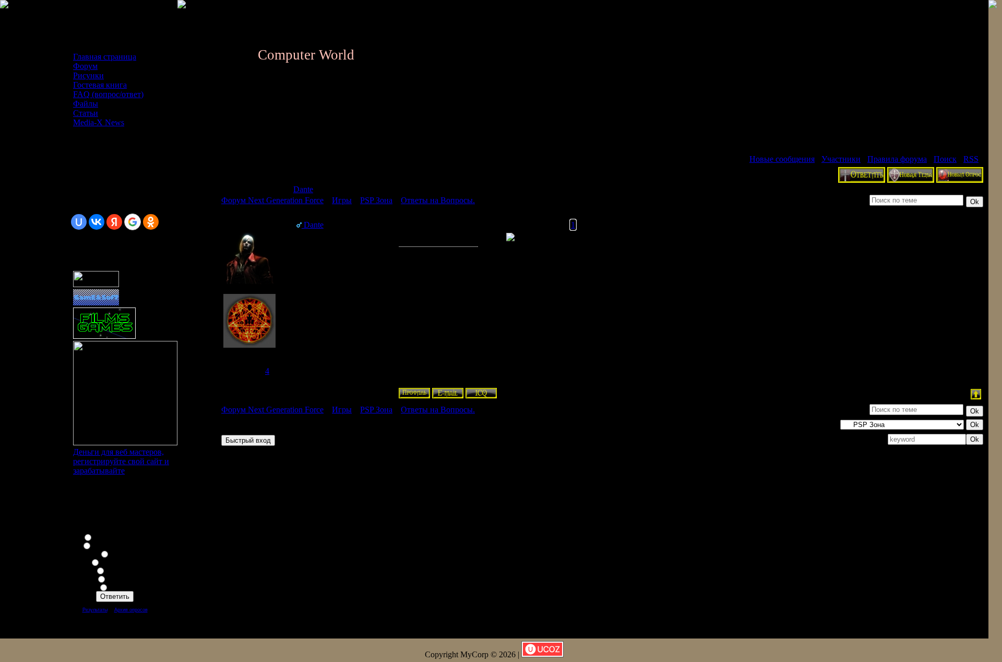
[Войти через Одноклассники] (151, 222)
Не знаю (121, 587)
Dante (303, 189)
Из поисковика (121, 562)
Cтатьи (85, 113)
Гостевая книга (100, 84)
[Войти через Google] (132, 222)
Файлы (85, 103)
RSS (971, 159)
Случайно (121, 578)
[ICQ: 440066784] (481, 393)
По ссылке (121, 570)
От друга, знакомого (121, 537)
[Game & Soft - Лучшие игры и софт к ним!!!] (96, 302)
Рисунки (88, 75)
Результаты (95, 609)
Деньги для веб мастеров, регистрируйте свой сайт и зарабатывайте (121, 461)
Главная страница (104, 56)
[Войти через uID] (79, 222)
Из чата (121, 553)
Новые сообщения (782, 159)
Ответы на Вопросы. (438, 200)
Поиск (945, 159)
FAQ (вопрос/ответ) (108, 94)
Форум (85, 66)
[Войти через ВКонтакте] (96, 222)
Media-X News (98, 122)
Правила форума (897, 159)
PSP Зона (376, 200)
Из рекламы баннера (121, 545)
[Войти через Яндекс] (114, 222)
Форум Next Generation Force (272, 200)
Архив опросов (131, 609)
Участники (841, 159)
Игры (342, 200)
